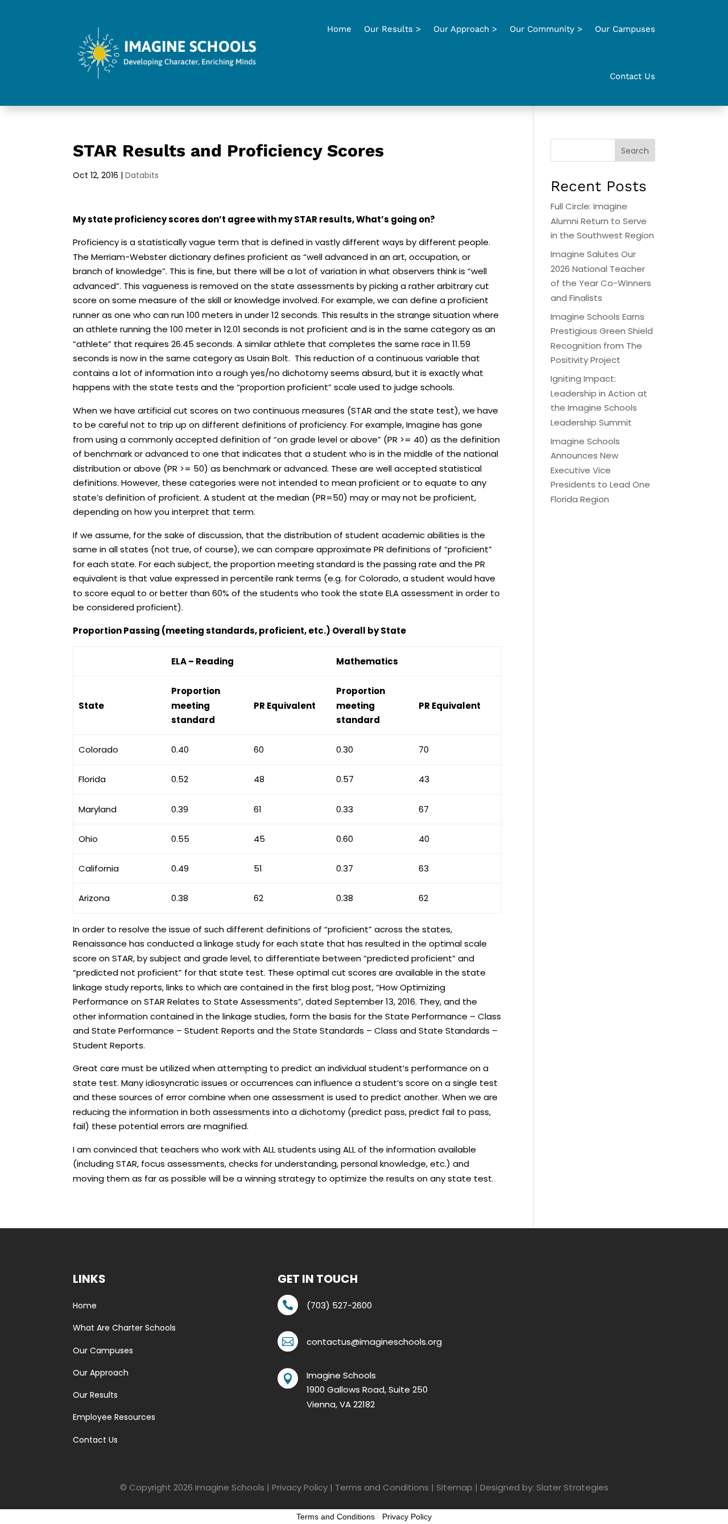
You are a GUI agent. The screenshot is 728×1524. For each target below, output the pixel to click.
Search (635, 150)
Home (339, 29)
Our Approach (101, 1372)
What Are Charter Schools (124, 1327)
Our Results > (392, 29)
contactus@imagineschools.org (374, 1342)
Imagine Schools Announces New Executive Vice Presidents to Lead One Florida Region (600, 470)
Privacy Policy (300, 1487)
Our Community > (546, 29)
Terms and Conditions (382, 1487)
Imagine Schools (229, 1487)
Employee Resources (114, 1417)
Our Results (95, 1395)
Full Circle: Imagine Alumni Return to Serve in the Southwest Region (602, 220)
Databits (142, 175)
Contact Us (632, 76)
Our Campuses (625, 29)
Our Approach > (465, 29)
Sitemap (454, 1487)
